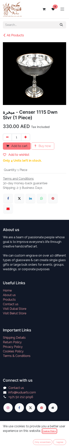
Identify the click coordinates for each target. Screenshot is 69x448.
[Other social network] (53, 407)
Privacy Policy (13, 347)
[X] (19, 198)
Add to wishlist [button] (18, 154)
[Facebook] (8, 198)
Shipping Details (14, 337)
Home (7, 290)
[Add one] (25, 137)
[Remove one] (7, 137)
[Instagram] (8, 407)
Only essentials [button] (43, 442)
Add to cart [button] (19, 146)
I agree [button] (59, 442)
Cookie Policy (49, 431)
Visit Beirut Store (14, 313)
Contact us (10, 304)
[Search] (61, 25)
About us (9, 295)
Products (9, 299)
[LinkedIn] (30, 198)
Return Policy (12, 342)
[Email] (8, 208)
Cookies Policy (13, 351)
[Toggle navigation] (62, 9)
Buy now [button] (44, 146)
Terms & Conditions (16, 356)
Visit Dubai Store (14, 309)
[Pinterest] (53, 198)
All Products (15, 35)
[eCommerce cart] (44, 9)
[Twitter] (30, 407)
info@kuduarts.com (22, 392)
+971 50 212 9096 (20, 397)
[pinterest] (41, 407)
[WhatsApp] (41, 198)
